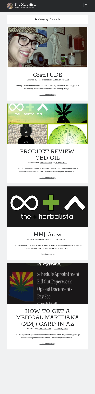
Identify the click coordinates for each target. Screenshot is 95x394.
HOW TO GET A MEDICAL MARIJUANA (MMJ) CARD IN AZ (47, 283)
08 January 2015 (61, 328)
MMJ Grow (47, 206)
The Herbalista (25, 5)
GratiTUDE (47, 47)
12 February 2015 (60, 239)
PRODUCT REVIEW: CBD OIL (47, 124)
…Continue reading (48, 94)
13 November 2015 (61, 79)
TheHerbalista (43, 79)
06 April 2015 (61, 162)
